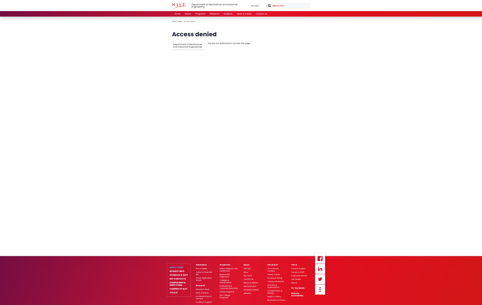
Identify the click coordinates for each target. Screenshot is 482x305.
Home (177, 13)
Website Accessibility (297, 294)
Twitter (320, 279)
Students (228, 13)
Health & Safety (274, 296)
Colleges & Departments (225, 281)
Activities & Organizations (273, 286)
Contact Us (261, 13)
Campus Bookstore (275, 281)
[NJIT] (179, 6)
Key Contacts (178, 279)
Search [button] (269, 6)
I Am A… (294, 265)
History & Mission (251, 283)
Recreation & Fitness (276, 300)
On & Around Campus (273, 269)
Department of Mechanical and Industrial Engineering (187, 45)
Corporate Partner (299, 276)
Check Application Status (204, 279)
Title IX (173, 292)
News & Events (244, 13)
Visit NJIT (247, 268)
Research (214, 13)
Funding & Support (204, 302)
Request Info (177, 271)
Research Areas (202, 289)
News (180, 21)
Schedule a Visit (179, 275)
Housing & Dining (274, 278)
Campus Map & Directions (178, 283)
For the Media (297, 288)
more (320, 290)
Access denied (189, 21)
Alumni (294, 283)
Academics (225, 265)
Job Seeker (296, 279)
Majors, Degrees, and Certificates (229, 269)
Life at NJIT (272, 265)
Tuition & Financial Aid (204, 273)
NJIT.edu (255, 6)
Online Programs (227, 292)
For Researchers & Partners (204, 297)
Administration (250, 286)
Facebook (320, 259)
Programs (200, 13)
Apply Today (177, 267)
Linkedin (320, 269)
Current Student (298, 268)
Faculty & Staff (297, 272)
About (188, 13)
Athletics (247, 293)
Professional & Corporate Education (229, 287)
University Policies (251, 290)
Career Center (273, 274)
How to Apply (201, 268)
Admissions (201, 265)
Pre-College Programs (225, 296)
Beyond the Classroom (225, 275)
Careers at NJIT (178, 289)
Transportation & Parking (274, 292)
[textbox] (288, 6)
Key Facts (248, 276)
